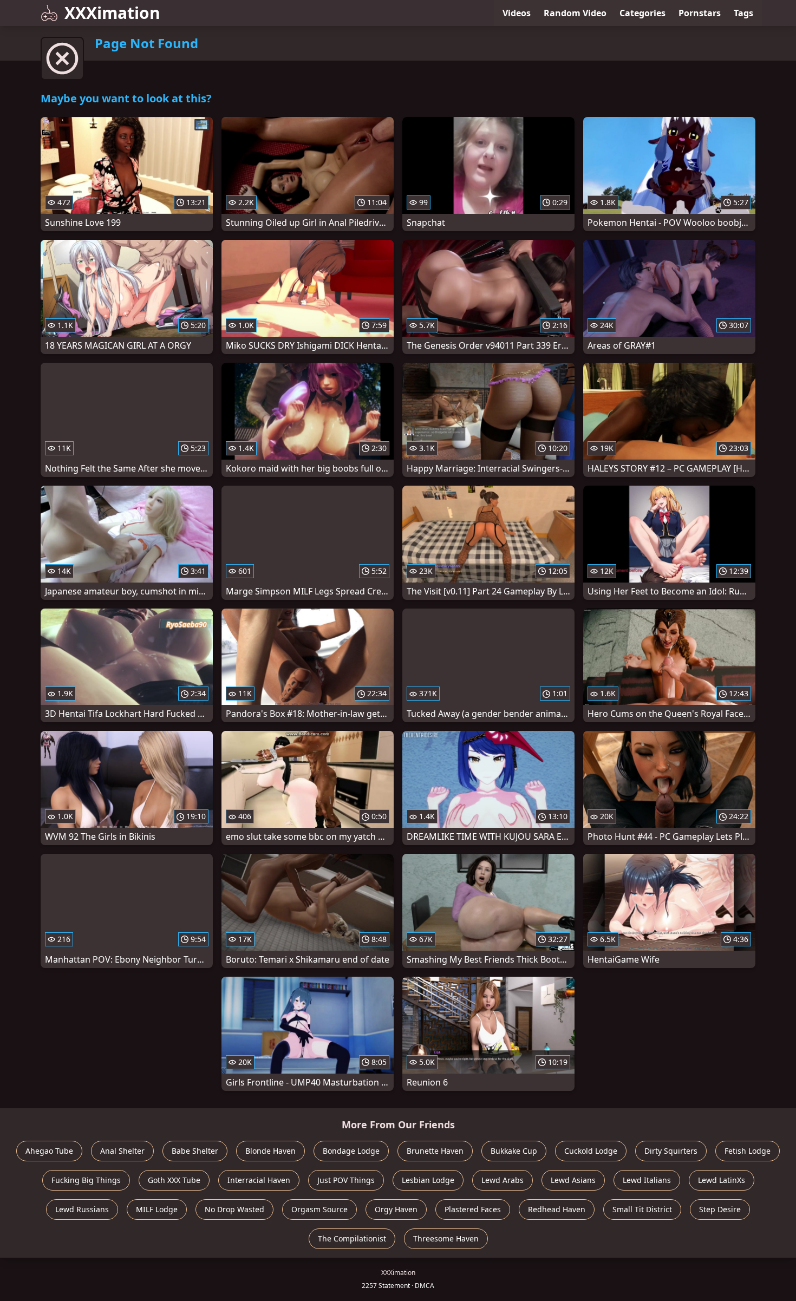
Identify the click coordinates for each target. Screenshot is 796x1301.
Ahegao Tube (49, 1151)
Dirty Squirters (670, 1151)
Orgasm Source (319, 1209)
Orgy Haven (396, 1209)
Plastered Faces (473, 1209)
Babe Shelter (195, 1151)
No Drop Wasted (234, 1209)
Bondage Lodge (351, 1151)
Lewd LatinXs (721, 1180)
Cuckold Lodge (590, 1151)
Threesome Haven (446, 1238)
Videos (517, 13)
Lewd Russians (82, 1209)
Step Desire (720, 1209)
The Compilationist (352, 1238)
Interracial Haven (258, 1180)
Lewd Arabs (502, 1180)
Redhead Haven (556, 1209)
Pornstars (699, 13)
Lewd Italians (647, 1180)
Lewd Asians (573, 1180)
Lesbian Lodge (428, 1180)
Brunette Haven (435, 1151)
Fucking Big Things (86, 1180)
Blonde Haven (270, 1151)
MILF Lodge (157, 1209)
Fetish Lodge (748, 1151)
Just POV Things (346, 1180)
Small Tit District (642, 1209)
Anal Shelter (122, 1151)
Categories (642, 13)
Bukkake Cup (514, 1151)
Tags (743, 13)
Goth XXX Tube (174, 1180)
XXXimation (112, 13)
